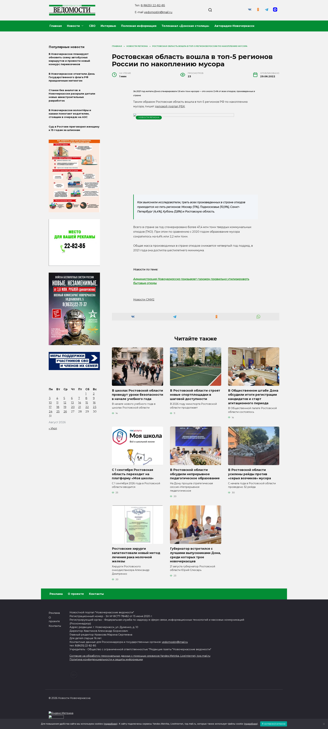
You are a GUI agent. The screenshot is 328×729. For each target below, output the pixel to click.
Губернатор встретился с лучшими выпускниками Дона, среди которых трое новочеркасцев (195, 555)
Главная (56, 26)
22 (87, 407)
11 (57, 402)
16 (94, 402)
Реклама (56, 594)
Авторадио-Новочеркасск (234, 26)
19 (65, 407)
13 (72, 402)
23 (94, 407)
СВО (92, 26)
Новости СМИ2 (143, 299)
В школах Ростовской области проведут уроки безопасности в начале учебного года (137, 395)
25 (58, 411)
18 (57, 407)
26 (65, 411)
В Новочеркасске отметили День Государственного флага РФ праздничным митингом (72, 77)
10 (50, 402)
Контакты (96, 594)
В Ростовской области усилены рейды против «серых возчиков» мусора (249, 474)
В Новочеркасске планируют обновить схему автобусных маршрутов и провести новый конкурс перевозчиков (69, 59)
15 (86, 402)
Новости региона (149, 117)
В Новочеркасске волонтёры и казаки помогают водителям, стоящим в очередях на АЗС (70, 114)
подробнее (110, 723)
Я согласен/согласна (273, 723)
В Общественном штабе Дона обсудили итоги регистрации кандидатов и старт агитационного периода (253, 397)
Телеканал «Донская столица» (185, 26)
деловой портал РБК (170, 106)
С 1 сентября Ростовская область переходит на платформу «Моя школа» (133, 474)
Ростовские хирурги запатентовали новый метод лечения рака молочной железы (136, 555)
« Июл (53, 428)
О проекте (76, 594)
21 (79, 407)
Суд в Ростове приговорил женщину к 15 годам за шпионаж (74, 128)
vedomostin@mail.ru (158, 12)
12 (65, 402)
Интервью (108, 26)
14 (79, 402)
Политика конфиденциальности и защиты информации (106, 659)
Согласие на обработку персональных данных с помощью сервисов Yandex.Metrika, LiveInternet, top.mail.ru (140, 655)
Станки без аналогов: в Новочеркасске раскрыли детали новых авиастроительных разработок (72, 95)
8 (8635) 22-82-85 (153, 5)
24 (50, 411)
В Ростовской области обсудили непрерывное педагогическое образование (195, 474)
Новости (73, 26)
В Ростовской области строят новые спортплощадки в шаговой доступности (195, 395)
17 (50, 407)
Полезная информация (138, 26)
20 (73, 407)
